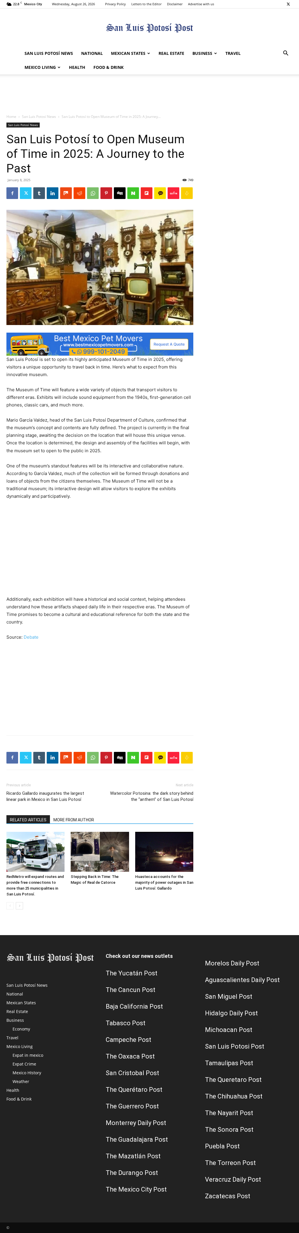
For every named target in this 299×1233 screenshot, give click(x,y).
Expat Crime (24, 1064)
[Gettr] (173, 193)
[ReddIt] (79, 193)
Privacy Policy (115, 4)
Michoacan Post (228, 1029)
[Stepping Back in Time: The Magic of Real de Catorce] (100, 852)
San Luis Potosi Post (234, 1046)
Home (11, 116)
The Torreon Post (230, 1162)
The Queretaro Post (233, 1079)
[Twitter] (288, 4)
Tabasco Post (125, 1023)
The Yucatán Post (131, 973)
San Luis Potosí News (49, 53)
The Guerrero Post (132, 1106)
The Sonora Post (229, 1129)
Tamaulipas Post (229, 1063)
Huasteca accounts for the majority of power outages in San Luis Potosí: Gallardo (164, 882)
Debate (31, 637)
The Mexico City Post (136, 1189)
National (92, 53)
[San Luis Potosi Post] (149, 27)
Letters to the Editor (146, 4)
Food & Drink (108, 67)
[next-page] (19, 905)
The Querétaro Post (134, 1089)
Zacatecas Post (227, 1196)
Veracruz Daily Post (233, 1179)
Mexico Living (40, 67)
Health (77, 67)
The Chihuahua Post (234, 1096)
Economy (21, 1029)
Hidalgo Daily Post (231, 1013)
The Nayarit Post (229, 1113)
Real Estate (171, 53)
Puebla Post (222, 1146)
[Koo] (187, 193)
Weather (21, 1081)
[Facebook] (12, 193)
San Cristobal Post (132, 1073)
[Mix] (66, 193)
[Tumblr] (39, 193)
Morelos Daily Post (232, 963)
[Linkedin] (52, 193)
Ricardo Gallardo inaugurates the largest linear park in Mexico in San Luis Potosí (45, 796)
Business (202, 53)
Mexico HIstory (27, 1072)
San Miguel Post (228, 996)
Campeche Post (128, 1039)
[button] (286, 54)
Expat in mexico (28, 1055)
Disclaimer (174, 4)
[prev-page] (10, 905)
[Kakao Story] (160, 193)
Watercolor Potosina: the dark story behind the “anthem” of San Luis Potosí (151, 796)
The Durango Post (132, 1172)
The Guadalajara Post (137, 1139)
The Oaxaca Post (130, 1056)
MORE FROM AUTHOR (73, 820)
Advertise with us (201, 4)
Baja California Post (134, 1006)
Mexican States (128, 53)
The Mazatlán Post (133, 1156)
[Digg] (120, 193)
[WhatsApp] (93, 193)
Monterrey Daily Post (136, 1123)
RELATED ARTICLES (28, 820)
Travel (233, 53)
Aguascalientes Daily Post (242, 980)
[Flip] (146, 193)
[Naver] (133, 193)
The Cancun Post (130, 989)
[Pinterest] (106, 193)
